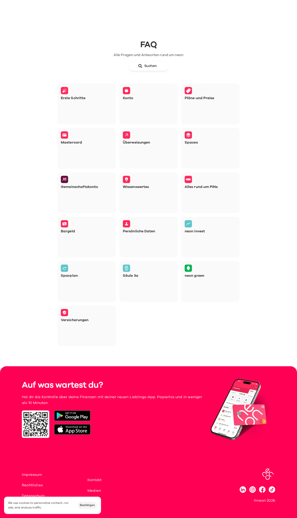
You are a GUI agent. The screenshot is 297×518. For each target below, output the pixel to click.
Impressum (32, 474)
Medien (94, 490)
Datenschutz (33, 495)
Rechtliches (32, 485)
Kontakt (94, 479)
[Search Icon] (148, 66)
